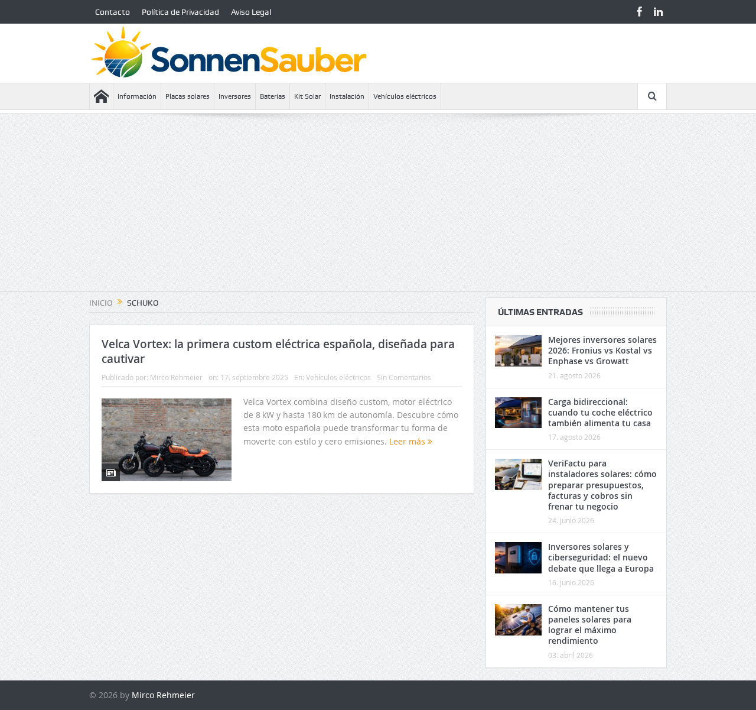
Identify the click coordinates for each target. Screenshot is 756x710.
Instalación (347, 96)
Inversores (235, 96)
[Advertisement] (378, 208)
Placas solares (187, 96)
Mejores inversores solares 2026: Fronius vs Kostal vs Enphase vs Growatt (602, 350)
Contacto (112, 12)
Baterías (272, 96)
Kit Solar (307, 96)
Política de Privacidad (180, 12)
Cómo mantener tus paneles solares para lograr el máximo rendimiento (589, 625)
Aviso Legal (251, 12)
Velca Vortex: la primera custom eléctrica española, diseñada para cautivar (278, 351)
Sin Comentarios (404, 377)
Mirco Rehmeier (176, 377)
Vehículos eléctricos (404, 96)
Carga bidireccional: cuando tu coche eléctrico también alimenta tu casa (600, 412)
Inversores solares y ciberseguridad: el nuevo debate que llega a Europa (601, 557)
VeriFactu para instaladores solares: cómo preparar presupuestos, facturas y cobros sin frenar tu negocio (602, 485)
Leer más (408, 441)
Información (137, 96)
